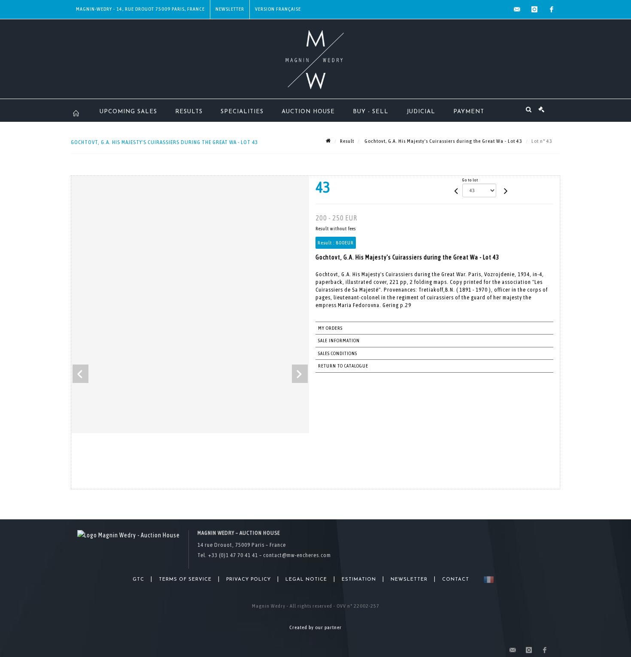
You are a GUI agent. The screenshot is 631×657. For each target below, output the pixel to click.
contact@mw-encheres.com (297, 555)
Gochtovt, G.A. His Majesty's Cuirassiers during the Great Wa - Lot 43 (442, 141)
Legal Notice (306, 579)
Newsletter (229, 9)
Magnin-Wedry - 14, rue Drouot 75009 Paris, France (140, 9)
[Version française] (487, 579)
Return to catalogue (343, 365)
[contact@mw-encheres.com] (517, 9)
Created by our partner (315, 627)
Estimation (359, 579)
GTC (138, 579)
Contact (455, 579)
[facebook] (551, 9)
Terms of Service (185, 579)
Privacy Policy (248, 579)
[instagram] (534, 9)
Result (347, 141)
